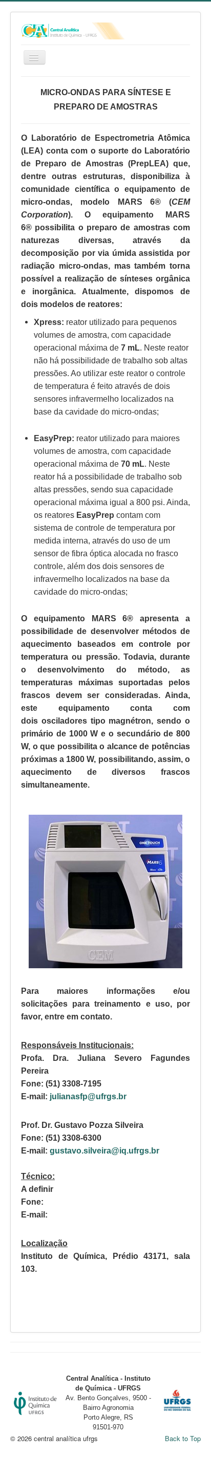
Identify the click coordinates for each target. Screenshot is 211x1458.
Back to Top (183, 1438)
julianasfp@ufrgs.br (88, 1096)
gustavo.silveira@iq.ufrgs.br (104, 1150)
